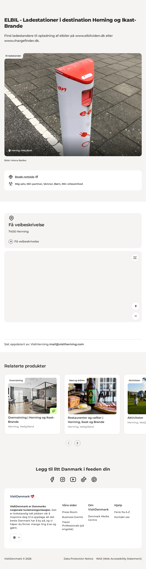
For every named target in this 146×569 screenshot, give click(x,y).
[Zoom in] (135, 306)
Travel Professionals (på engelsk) (73, 525)
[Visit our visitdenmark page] (73, 479)
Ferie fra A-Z (122, 512)
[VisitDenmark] (22, 496)
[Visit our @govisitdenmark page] (83, 479)
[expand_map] (135, 258)
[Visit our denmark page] (52, 479)
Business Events (72, 517)
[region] (73, 286)
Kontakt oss (121, 517)
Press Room (69, 512)
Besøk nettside (25, 176)
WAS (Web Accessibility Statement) (119, 558)
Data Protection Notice (78, 558)
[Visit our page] (62, 479)
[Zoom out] (135, 316)
